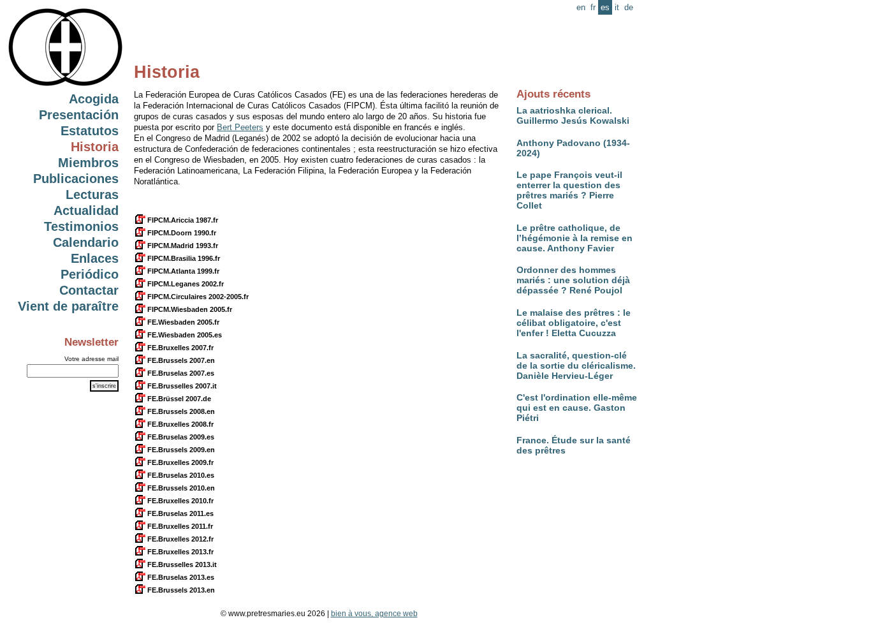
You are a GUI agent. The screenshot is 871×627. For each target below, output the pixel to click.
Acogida (94, 99)
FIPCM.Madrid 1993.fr (181, 245)
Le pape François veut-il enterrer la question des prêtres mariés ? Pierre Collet (569, 190)
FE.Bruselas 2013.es (179, 577)
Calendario (86, 242)
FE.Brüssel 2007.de (178, 398)
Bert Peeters (240, 127)
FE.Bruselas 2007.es (179, 373)
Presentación (79, 115)
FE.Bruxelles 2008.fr (179, 424)
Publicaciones (76, 179)
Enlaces (95, 258)
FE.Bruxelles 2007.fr (179, 347)
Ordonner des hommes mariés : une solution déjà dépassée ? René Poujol (573, 280)
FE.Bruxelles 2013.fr (179, 552)
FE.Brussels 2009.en (180, 450)
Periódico (90, 274)
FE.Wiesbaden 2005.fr (182, 322)
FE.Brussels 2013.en (180, 590)
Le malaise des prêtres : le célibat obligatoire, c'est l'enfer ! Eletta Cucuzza (573, 322)
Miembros (88, 163)
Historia (95, 147)
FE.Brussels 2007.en (180, 360)
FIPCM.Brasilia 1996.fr (182, 258)
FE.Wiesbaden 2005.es (183, 335)
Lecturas (92, 195)
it (617, 7)
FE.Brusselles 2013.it (181, 564)
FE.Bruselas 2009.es (179, 437)
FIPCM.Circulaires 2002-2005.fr (197, 296)
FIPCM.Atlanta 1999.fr (182, 271)
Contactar (89, 290)
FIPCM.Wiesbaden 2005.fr (188, 309)
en (580, 7)
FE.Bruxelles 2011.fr (179, 526)
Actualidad (86, 210)
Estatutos (90, 131)
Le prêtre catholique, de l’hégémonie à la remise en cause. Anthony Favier (574, 238)
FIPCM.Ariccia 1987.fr (181, 220)
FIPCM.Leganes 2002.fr (184, 284)
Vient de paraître (68, 306)
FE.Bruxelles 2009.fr (179, 462)
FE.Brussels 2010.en (180, 488)
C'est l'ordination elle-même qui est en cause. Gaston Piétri (576, 407)
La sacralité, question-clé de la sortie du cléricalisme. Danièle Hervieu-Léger (576, 365)
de (628, 7)
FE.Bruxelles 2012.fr (179, 539)
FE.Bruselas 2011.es (179, 513)
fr (593, 7)
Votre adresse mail (91, 358)
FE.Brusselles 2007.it (181, 386)
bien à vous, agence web (374, 613)
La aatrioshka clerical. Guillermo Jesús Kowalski (572, 115)
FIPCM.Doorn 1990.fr (180, 233)
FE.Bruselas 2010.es (179, 475)
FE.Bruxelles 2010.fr (179, 501)
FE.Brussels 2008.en (180, 411)
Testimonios (81, 226)
